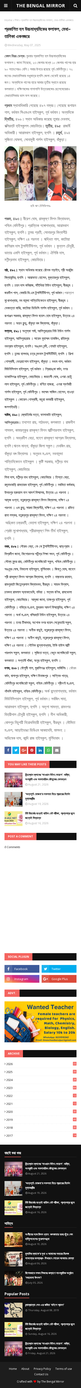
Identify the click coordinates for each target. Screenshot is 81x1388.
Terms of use (63, 1369)
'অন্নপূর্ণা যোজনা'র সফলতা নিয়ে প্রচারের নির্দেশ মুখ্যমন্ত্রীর (47, 796)
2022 (41, 1096)
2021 (41, 1104)
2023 (41, 1088)
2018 (41, 1128)
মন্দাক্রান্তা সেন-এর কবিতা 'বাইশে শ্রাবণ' (44, 1305)
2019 (41, 1120)
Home (8, 20)
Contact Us (41, 1374)
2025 (41, 1072)
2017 (41, 1136)
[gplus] (59, 979)
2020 (41, 1112)
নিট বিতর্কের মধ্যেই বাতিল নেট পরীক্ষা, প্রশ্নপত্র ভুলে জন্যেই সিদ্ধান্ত (50, 815)
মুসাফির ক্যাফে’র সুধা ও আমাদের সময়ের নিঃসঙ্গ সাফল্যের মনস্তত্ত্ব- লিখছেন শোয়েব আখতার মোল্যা (49, 1256)
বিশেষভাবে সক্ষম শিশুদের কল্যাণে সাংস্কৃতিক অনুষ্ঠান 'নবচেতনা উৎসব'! (49, 1275)
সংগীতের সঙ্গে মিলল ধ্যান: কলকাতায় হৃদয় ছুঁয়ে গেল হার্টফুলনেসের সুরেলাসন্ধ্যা (49, 1236)
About (25, 1369)
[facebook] (21, 969)
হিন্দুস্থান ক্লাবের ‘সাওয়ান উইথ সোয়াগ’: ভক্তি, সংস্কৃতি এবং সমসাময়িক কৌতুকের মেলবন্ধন (47, 777)
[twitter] (59, 969)
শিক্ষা (17, 20)
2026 (41, 1064)
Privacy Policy (42, 1369)
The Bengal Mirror (52, 1381)
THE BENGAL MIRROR (40, 6)
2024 (41, 1080)
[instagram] (21, 979)
